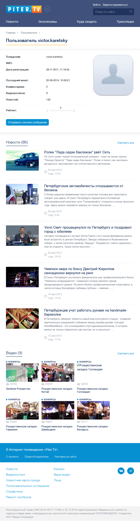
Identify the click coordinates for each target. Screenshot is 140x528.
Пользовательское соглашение (27, 486)
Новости (12, 22)
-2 (47, 111)
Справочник (14, 491)
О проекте (12, 456)
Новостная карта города (23, 480)
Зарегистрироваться (115, 4)
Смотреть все (125, 142)
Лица (57, 480)
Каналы (59, 469)
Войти (97, 4)
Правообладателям (36, 456)
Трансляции (125, 22)
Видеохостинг (15, 474)
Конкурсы (14, 362)
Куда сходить (87, 22)
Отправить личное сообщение (27, 122)
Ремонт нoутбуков (18, 497)
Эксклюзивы (47, 22)
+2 (74, 111)
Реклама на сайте (65, 456)
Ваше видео (62, 474)
